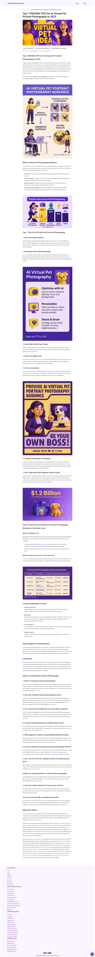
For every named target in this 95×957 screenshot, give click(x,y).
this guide (25, 718)
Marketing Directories (12, 949)
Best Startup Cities (11, 945)
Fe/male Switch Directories (13, 903)
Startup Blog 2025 (11, 924)
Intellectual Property (50, 825)
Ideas (84, 3)
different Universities (28, 853)
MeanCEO (43, 813)
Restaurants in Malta (12, 936)
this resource (52, 704)
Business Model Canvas (12, 930)
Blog (8, 872)
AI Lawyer (9, 914)
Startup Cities (10, 920)
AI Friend (9, 909)
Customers (9, 883)
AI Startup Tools (11, 895)
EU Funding (9, 916)
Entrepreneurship (40, 825)
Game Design (59, 825)
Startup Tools (10, 891)
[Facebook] (44, 953)
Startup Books (10, 893)
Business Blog (10, 941)
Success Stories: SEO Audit (13, 905)
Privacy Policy (10, 885)
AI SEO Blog (10, 918)
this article (37, 690)
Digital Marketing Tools (12, 901)
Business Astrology (11, 926)
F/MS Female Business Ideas (16, 3)
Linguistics (57, 823)
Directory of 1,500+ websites (59, 855)
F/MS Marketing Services (35, 359)
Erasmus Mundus (28, 833)
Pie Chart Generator (11, 947)
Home (77, 3)
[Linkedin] (50, 953)
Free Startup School (11, 897)
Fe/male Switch (38, 839)
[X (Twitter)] (46, 953)
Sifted (60, 851)
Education (63, 823)
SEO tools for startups (44, 847)
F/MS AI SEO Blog (55, 752)
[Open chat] (92, 954)
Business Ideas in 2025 (12, 932)
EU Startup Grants (11, 951)
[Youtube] (49, 953)
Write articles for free (34, 769)
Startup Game (10, 889)
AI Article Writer (10, 899)
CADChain (36, 841)
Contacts (9, 878)
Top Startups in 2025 (12, 928)
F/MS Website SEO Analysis (59, 480)
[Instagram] (47, 953)
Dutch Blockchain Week (42, 851)
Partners (9, 876)
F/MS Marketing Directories (39, 544)
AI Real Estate (10, 922)
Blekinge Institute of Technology (49, 831)
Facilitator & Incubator (12, 934)
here (41, 730)
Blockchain (33, 825)
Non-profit (9, 880)
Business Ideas (10, 943)
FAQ (8, 870)
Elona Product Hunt (11, 907)
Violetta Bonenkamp (28, 813)
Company (9, 874)
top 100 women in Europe (34, 849)
